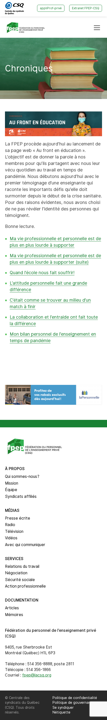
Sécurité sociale (20, 579)
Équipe (11, 489)
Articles (12, 608)
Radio (10, 524)
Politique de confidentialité (75, 698)
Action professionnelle (25, 586)
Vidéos (11, 538)
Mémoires (14, 614)
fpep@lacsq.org (36, 675)
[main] (53, 207)
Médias (12, 510)
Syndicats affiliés (21, 496)
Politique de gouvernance (74, 703)
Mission (11, 483)
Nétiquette (61, 712)
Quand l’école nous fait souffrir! (42, 272)
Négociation (16, 573)
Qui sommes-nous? (22, 476)
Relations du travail (22, 566)
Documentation (21, 600)
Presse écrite (17, 518)
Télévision (14, 531)
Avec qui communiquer (25, 544)
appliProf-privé (51, 8)
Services (14, 558)
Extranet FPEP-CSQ (85, 8)
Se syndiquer (63, 708)
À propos (15, 468)
